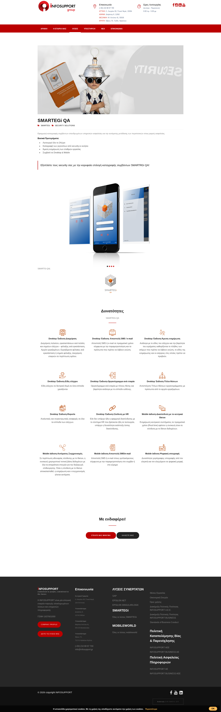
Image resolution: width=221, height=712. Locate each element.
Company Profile (49, 624)
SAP (114, 596)
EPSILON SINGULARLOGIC (125, 605)
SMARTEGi (45, 125)
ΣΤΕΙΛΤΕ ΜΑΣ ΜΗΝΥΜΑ (101, 535)
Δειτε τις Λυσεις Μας (50, 634)
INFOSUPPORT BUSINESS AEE (165, 673)
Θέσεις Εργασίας (157, 593)
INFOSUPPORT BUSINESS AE (164, 652)
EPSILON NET (119, 600)
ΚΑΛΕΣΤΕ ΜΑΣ (128, 535)
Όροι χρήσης (156, 602)
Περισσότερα (151, 709)
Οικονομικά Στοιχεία (159, 597)
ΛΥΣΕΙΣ (75, 29)
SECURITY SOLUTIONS (65, 125)
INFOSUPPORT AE (159, 669)
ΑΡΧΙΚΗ (44, 29)
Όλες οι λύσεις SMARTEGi (124, 617)
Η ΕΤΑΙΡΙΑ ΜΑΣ (59, 29)
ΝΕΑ (103, 29)
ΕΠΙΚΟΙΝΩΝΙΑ (117, 29)
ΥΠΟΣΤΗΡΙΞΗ (89, 29)
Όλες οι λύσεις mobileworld (124, 632)
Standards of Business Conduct (164, 622)
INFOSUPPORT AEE (159, 647)
